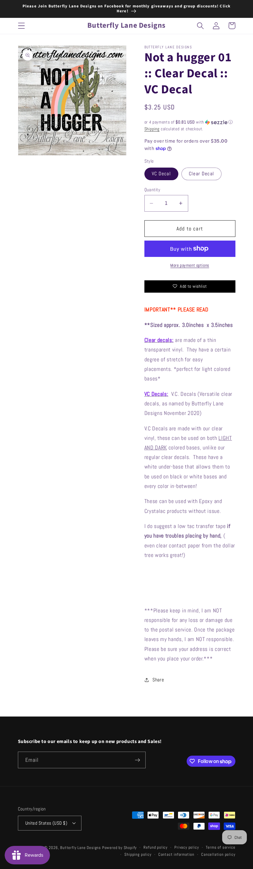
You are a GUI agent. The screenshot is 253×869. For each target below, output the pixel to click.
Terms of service (220, 847)
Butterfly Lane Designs (80, 847)
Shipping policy (137, 854)
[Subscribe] (137, 760)
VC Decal (161, 173)
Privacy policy (186, 847)
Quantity (152, 190)
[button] (21, 26)
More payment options (189, 265)
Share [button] (158, 679)
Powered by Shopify (119, 847)
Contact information (176, 854)
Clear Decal (201, 173)
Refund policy (155, 847)
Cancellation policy (218, 854)
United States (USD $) (46, 823)
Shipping (152, 129)
